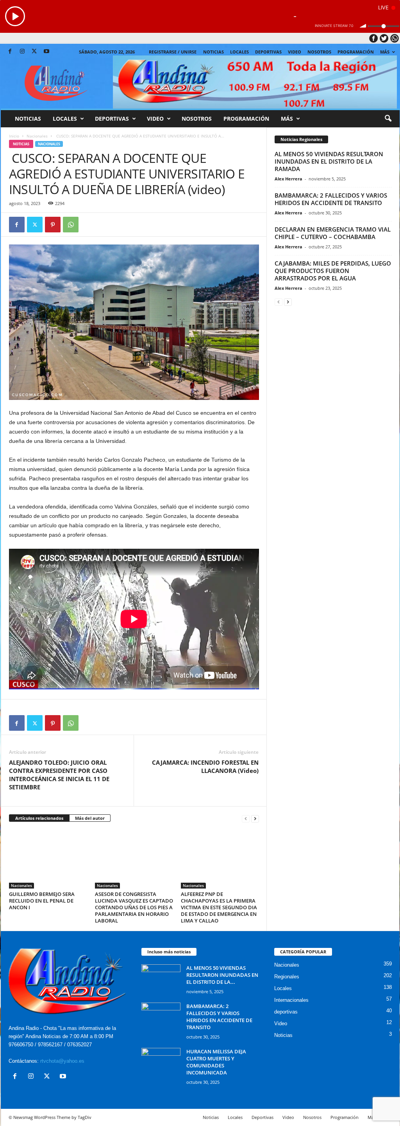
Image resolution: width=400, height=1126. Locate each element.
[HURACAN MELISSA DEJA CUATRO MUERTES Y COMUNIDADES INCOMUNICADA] (160, 1062)
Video (294, 52)
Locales (283, 988)
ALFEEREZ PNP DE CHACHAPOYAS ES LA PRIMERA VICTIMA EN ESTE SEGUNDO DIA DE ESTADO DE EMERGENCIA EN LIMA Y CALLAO (219, 907)
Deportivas (268, 52)
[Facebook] (10, 51)
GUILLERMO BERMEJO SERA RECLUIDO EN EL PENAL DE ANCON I (42, 900)
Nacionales (37, 136)
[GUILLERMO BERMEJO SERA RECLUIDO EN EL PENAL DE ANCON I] (48, 859)
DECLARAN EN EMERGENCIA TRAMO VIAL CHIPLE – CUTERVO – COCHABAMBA (333, 233)
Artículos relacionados (39, 818)
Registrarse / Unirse (172, 52)
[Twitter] (34, 51)
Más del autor (90, 818)
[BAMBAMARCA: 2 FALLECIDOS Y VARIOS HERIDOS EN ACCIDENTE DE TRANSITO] (160, 1017)
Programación (356, 52)
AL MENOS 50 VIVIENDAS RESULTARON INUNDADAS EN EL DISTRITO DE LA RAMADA (329, 161)
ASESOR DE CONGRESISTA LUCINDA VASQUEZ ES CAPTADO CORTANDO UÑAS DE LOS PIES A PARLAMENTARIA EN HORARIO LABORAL (134, 907)
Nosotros (319, 52)
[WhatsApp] (71, 224)
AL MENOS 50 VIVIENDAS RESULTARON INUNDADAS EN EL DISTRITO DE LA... (222, 974)
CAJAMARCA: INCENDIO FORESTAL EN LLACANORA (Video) (205, 766)
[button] (387, 118)
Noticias (213, 52)
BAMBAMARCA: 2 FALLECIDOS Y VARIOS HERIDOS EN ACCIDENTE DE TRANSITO (331, 199)
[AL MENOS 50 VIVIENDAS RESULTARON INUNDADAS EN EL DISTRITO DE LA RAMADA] (160, 979)
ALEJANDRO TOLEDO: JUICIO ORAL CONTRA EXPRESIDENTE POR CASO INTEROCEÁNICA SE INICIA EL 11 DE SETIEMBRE (59, 774)
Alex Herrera (288, 179)
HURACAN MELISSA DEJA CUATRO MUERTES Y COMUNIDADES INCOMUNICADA (216, 1062)
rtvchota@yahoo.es (62, 1061)
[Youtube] (46, 51)
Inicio (14, 136)
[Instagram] (22, 51)
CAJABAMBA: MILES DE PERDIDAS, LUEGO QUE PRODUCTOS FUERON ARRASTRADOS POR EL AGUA (333, 270)
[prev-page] (246, 818)
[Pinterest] (53, 224)
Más (384, 52)
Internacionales (291, 1000)
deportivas (286, 1012)
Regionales (286, 977)
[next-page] (255, 818)
